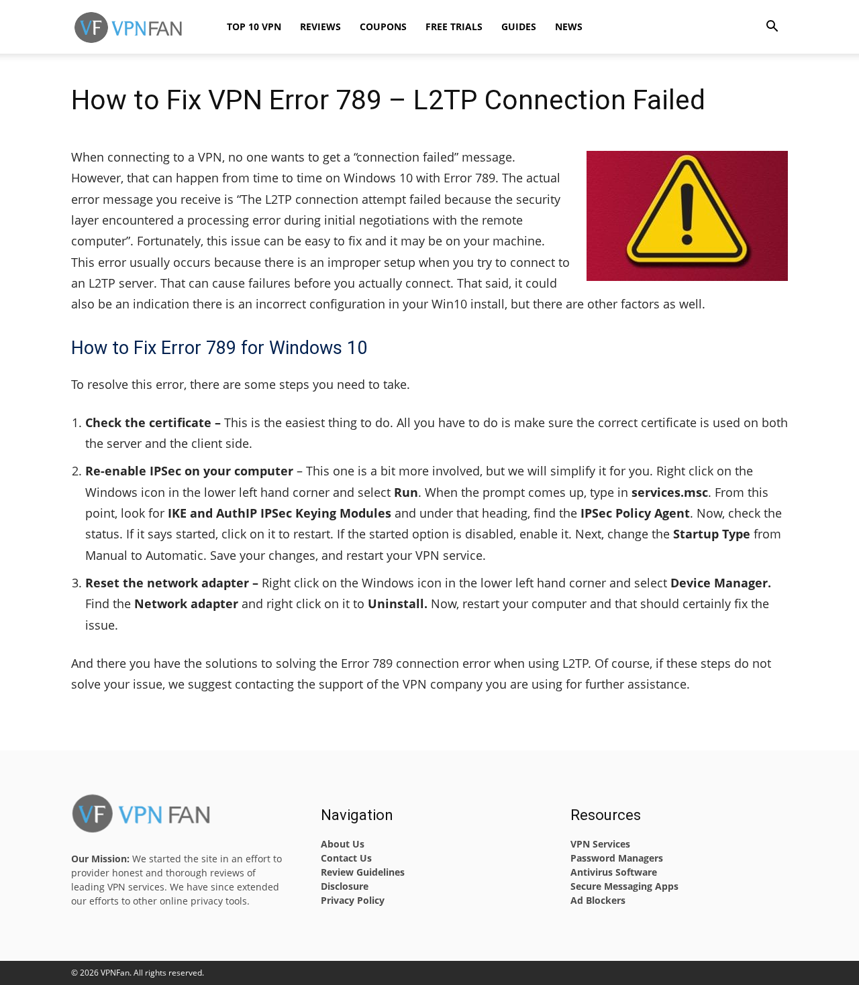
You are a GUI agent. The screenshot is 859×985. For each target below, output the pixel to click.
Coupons (383, 26)
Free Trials (454, 26)
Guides (518, 26)
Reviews (320, 26)
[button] (772, 27)
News (569, 26)
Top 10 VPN (254, 26)
